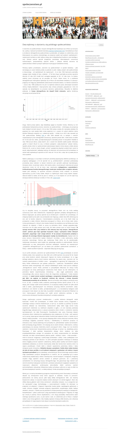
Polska (67, 405)
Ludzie (36, 405)
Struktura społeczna (43, 405)
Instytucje (88, 123)
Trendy (72, 405)
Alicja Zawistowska (40, 12)
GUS (43, 135)
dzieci (64, 405)
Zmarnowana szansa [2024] (92, 55)
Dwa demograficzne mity (91, 83)
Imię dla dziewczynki (95, 94)
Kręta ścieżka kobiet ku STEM (93, 70)
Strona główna (27, 12)
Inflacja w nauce (89, 64)
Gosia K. (87, 94)
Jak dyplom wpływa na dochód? (93, 77)
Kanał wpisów (89, 140)
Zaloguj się (88, 138)
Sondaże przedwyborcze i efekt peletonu (96, 62)
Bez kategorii (88, 121)
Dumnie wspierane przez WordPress (32, 432)
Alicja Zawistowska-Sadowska (40, 407)
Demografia (59, 405)
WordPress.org (89, 144)
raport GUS (56, 178)
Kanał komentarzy (90, 142)
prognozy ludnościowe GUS (57, 51)
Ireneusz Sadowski (55, 12)
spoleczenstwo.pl (32, 4)
